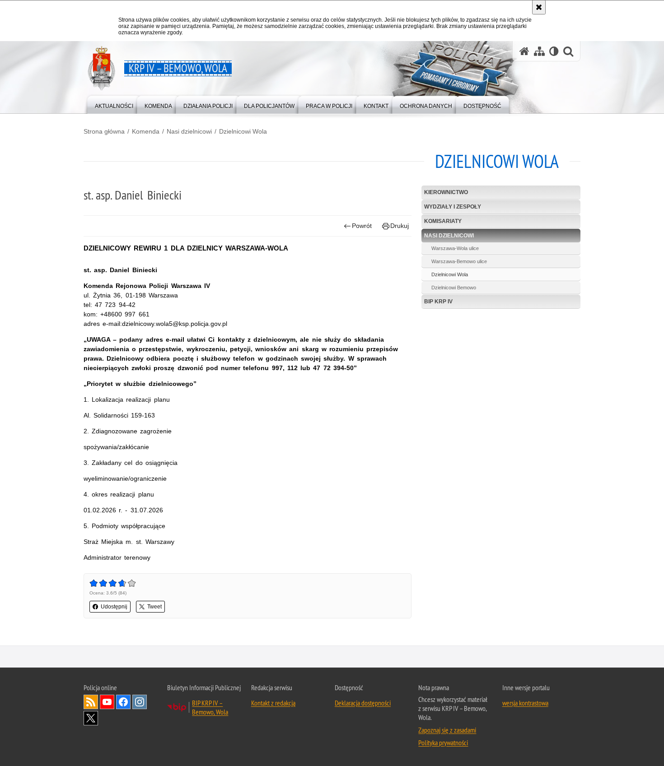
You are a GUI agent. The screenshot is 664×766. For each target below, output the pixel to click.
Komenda (145, 131)
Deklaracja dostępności (363, 702)
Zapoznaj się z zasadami (447, 729)
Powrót (362, 225)
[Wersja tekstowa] (554, 51)
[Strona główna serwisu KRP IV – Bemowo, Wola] (524, 51)
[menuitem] (114, 104)
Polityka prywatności (443, 742)
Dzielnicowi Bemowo (453, 287)
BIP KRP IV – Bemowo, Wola (210, 707)
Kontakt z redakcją (273, 702)
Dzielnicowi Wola (243, 131)
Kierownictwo (446, 192)
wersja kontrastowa (525, 702)
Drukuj (399, 225)
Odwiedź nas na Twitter (91, 718)
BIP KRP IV (438, 301)
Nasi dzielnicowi (189, 131)
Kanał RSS (91, 702)
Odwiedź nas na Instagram (139, 702)
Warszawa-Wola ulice (455, 248)
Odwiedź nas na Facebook (123, 702)
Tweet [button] (154, 607)
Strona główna (104, 131)
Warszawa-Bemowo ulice (459, 261)
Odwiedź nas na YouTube (107, 702)
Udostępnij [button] (114, 607)
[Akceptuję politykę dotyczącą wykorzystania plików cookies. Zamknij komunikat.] (539, 7)
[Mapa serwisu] (539, 51)
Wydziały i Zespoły (452, 207)
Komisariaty (443, 221)
